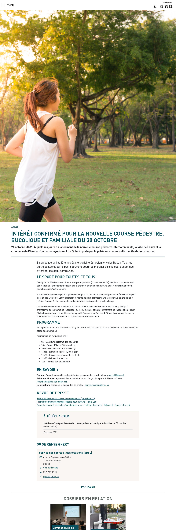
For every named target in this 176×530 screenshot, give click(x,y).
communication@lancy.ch (97, 385)
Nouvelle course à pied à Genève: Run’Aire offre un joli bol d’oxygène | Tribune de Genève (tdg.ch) (83, 405)
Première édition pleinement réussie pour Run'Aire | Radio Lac (66, 401)
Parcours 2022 (50, 432)
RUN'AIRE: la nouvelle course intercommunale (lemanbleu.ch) (66, 398)
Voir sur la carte (50, 467)
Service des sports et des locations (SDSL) (65, 453)
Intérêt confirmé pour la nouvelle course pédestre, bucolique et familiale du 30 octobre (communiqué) (84, 425)
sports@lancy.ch (51, 476)
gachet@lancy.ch (116, 375)
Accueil (14, 227)
